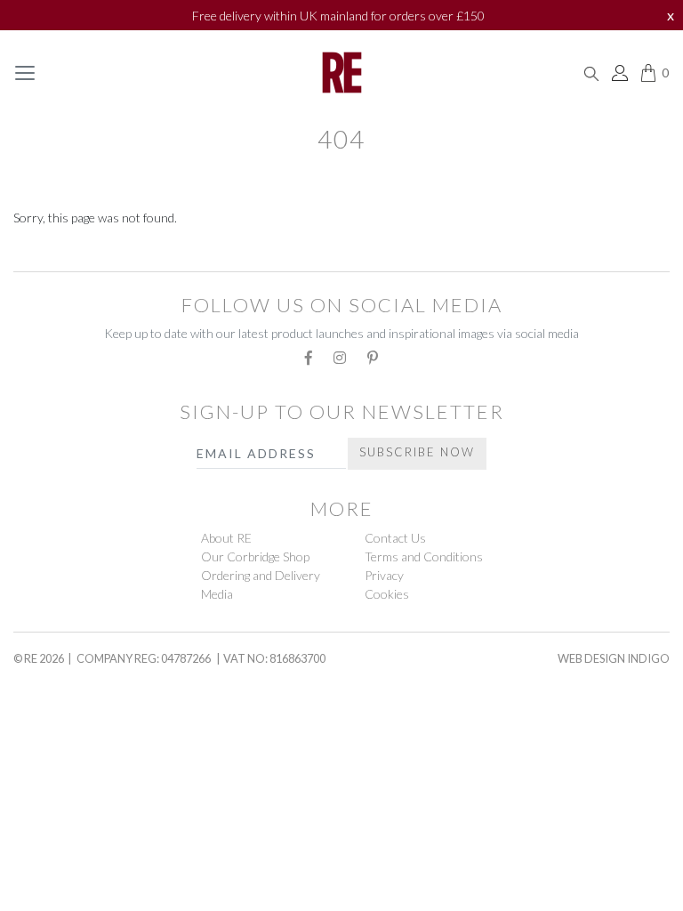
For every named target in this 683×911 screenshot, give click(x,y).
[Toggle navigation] (25, 73)
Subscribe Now (417, 452)
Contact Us (395, 537)
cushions (52, 834)
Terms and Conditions (424, 556)
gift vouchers (74, 708)
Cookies (387, 593)
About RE (226, 537)
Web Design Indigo (614, 658)
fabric (40, 875)
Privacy (384, 575)
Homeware (52, 752)
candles (47, 793)
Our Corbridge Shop (255, 556)
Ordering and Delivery (260, 575)
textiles (47, 253)
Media (217, 593)
